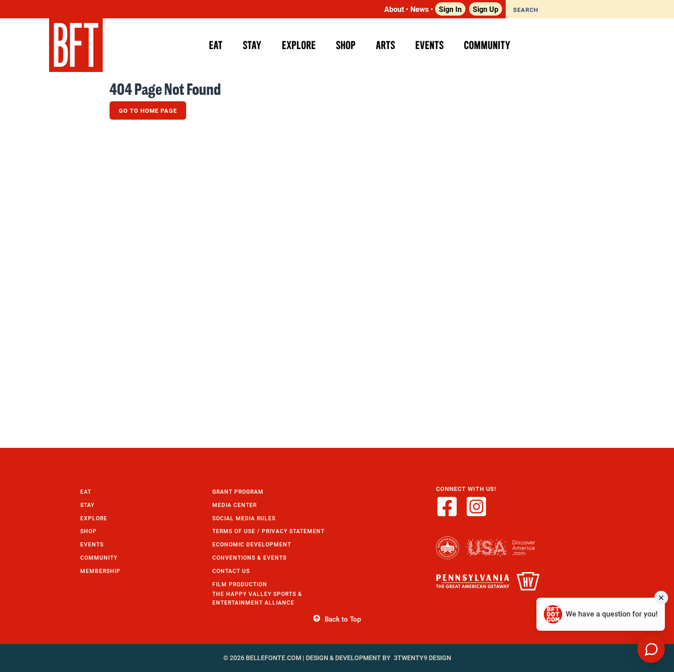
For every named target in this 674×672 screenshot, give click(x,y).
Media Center (234, 504)
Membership (100, 570)
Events (92, 544)
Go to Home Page (148, 110)
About (394, 9)
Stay (87, 504)
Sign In (450, 9)
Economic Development (251, 544)
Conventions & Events (249, 557)
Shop (88, 531)
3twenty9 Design (422, 657)
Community (98, 557)
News (419, 9)
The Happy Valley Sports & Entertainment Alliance (257, 598)
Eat (85, 491)
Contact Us (231, 570)
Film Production (239, 584)
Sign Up (485, 9)
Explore (93, 518)
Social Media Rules (244, 518)
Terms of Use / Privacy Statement (268, 531)
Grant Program (238, 491)
